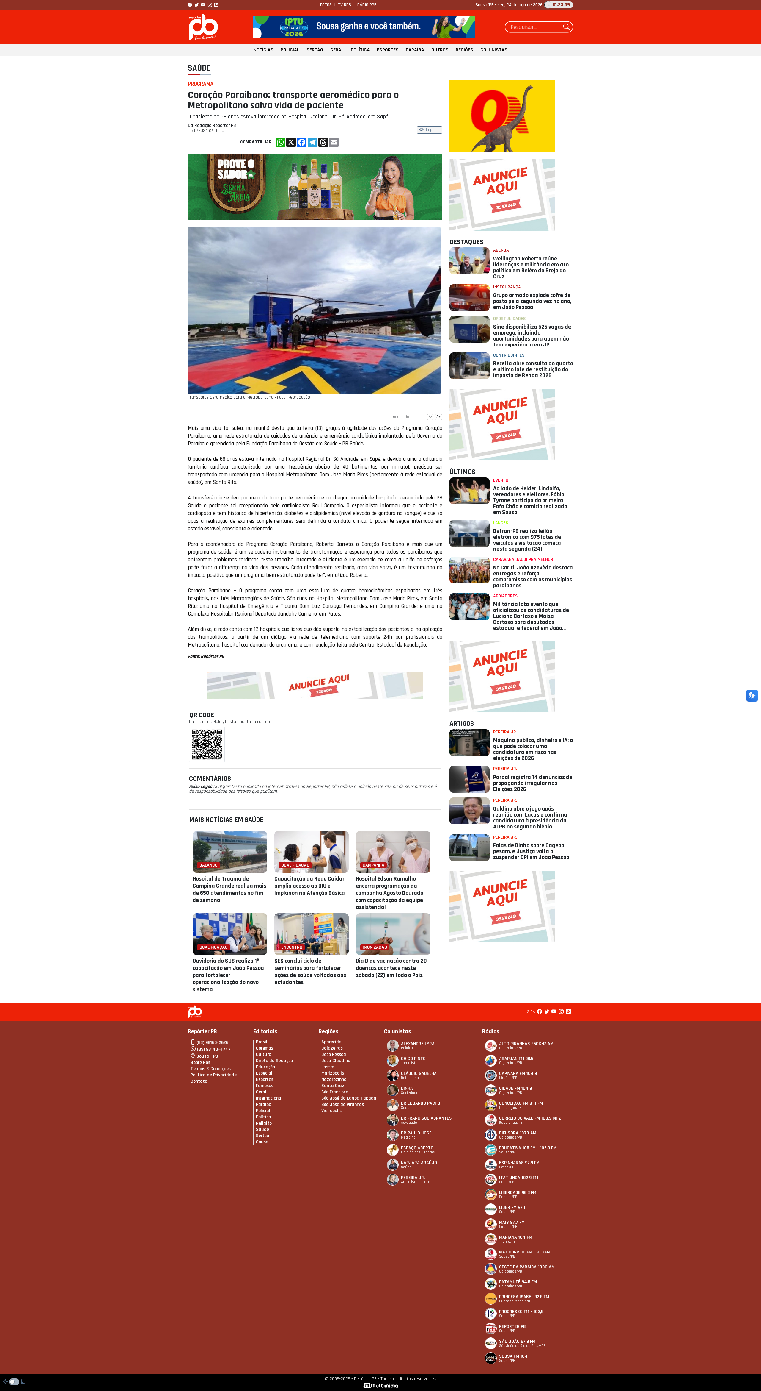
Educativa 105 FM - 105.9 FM (527, 1148)
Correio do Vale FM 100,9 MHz (530, 1118)
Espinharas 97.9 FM (519, 1163)
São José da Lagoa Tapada (348, 1098)
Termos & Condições (211, 1069)
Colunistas (493, 49)
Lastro (327, 1067)
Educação (265, 1067)
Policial (290, 49)
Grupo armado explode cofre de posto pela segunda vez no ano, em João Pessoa (532, 301)
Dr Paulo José (416, 1133)
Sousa (262, 1142)
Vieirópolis (331, 1111)
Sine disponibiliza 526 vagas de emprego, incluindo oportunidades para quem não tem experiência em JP (532, 336)
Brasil (261, 1042)
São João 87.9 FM (517, 1341)
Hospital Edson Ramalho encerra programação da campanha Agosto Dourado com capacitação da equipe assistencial (389, 893)
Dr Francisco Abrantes (426, 1118)
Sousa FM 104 (513, 1356)
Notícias (263, 49)
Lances (500, 523)
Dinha (407, 1088)
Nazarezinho (333, 1079)
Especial (264, 1073)
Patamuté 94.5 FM (518, 1282)
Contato (199, 1081)
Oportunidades (509, 319)
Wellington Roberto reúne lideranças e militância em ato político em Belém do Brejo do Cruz (531, 267)
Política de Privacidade (214, 1075)
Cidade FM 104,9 (515, 1088)
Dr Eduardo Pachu (420, 1103)
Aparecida (331, 1042)
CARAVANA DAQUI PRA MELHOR (523, 559)
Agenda (501, 250)
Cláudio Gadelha (419, 1073)
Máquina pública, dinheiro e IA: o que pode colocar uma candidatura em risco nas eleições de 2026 (533, 749)
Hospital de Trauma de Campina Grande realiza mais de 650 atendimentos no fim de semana (229, 889)
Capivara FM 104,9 (518, 1073)
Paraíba (415, 49)
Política (360, 49)
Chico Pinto (413, 1059)
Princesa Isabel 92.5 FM (524, 1297)
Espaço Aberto (417, 1148)
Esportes (388, 49)
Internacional (269, 1098)
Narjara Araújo (419, 1163)
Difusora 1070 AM (517, 1133)
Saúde (199, 68)
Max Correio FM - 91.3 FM (524, 1252)
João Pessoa (333, 1054)
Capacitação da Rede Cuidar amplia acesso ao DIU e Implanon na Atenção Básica (309, 886)
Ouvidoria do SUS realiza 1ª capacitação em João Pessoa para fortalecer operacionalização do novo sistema (228, 975)
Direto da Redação (274, 1061)
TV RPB (344, 5)
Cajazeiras (332, 1048)
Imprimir (433, 130)
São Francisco (334, 1092)
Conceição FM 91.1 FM (521, 1103)
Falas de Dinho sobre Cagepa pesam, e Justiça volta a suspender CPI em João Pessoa (531, 851)
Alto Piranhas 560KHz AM (526, 1044)
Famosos (264, 1086)
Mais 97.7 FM (512, 1222)
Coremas (264, 1048)
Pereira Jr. (505, 732)
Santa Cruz (332, 1086)
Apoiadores (505, 596)
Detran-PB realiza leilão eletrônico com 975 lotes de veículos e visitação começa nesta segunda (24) (527, 540)
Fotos (326, 5)
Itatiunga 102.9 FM (518, 1178)
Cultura (263, 1054)
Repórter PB (512, 1326)
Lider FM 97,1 (512, 1207)
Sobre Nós (200, 1062)
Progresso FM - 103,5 (521, 1312)
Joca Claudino (335, 1061)
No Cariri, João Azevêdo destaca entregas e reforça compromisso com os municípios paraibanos (533, 576)
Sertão (314, 49)
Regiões (464, 49)
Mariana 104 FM (515, 1237)
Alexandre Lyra (418, 1044)
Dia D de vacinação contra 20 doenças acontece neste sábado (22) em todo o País (391, 968)
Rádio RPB (367, 5)
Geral (337, 49)
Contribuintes (509, 355)
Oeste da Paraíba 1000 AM (527, 1267)
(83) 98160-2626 (212, 1042)
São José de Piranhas (342, 1104)
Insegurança (507, 287)
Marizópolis (332, 1073)
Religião (264, 1123)
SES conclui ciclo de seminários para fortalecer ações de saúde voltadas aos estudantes (310, 971)
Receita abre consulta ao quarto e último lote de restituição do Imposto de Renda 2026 (533, 369)
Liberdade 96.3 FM (517, 1192)
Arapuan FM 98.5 (516, 1059)
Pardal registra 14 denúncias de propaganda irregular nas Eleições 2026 (532, 783)
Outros (440, 49)
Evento (500, 480)
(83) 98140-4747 (214, 1049)
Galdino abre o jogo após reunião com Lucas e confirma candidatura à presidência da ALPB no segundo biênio (530, 817)
